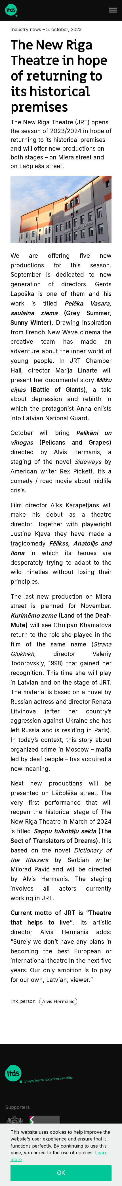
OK (61, 1172)
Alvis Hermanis (58, 1001)
